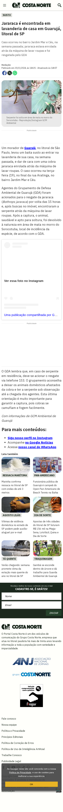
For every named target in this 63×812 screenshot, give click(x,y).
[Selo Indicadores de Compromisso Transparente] (31, 695)
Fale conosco (9, 718)
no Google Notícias (39, 442)
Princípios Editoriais (12, 736)
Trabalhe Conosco (12, 755)
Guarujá (30, 148)
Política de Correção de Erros (18, 742)
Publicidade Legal (11, 761)
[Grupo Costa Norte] (31, 674)
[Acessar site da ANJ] (31, 661)
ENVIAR (53, 612)
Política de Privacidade (20, 772)
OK (31, 784)
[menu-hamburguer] (4, 5)
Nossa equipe (9, 724)
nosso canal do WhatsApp (37, 447)
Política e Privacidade (13, 730)
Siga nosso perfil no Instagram (30, 438)
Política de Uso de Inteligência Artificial (23, 749)
